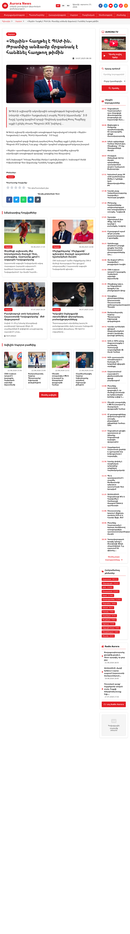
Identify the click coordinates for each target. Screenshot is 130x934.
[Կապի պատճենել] (38, 200)
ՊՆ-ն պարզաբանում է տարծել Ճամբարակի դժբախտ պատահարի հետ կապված (115, 482)
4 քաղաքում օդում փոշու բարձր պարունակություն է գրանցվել (116, 234)
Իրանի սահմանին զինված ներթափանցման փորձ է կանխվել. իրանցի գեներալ (116, 331)
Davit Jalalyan (11, 336)
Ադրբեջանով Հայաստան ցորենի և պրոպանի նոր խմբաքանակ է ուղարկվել (116, 451)
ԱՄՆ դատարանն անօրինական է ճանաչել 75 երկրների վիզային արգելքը (116, 361)
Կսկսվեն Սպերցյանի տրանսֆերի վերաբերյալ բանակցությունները (67, 316)
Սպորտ (74, 15)
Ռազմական (88, 15)
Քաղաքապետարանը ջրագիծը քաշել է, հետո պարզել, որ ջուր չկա (114, 656)
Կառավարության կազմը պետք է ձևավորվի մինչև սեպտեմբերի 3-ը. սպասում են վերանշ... (115, 545)
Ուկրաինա (109, 603)
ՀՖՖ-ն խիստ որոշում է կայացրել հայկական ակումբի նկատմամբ (10, 379)
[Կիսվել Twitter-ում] (16, 200)
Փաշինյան (109, 620)
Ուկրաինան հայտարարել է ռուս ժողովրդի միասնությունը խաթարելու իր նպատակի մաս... (115, 114)
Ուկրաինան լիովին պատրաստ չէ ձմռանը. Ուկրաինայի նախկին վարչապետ (116, 436)
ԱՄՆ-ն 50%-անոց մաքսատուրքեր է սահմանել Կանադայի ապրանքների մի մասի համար (115, 346)
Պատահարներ (36, 15)
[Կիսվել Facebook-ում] (9, 200)
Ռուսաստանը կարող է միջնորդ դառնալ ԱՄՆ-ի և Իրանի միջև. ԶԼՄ (115, 514)
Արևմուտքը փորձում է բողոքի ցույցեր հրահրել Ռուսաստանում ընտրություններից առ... (116, 249)
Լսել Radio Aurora (115, 704)
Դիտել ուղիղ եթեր (115, 56)
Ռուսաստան (110, 591)
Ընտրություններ (112, 599)
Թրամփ (108, 636)
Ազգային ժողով (111, 628)
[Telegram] (116, 6)
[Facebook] (101, 6)
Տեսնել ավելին (48, 394)
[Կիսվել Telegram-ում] (31, 200)
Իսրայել (108, 612)
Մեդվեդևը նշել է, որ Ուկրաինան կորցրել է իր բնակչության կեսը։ (116, 287)
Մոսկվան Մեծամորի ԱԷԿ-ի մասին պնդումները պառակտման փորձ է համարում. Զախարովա (116, 162)
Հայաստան (110, 579)
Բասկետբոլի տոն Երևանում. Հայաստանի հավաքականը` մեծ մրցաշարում (24, 316)
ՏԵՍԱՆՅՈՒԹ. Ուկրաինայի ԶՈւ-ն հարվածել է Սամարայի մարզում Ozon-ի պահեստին (116, 500)
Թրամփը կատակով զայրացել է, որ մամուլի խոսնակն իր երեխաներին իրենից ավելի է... (116, 391)
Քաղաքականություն (14, 15)
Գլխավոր (6, 21)
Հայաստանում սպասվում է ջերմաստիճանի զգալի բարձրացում (115, 376)
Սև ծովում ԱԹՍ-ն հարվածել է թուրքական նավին (116, 262)
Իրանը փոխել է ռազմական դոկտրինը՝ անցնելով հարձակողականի (116, 465)
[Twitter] (106, 6)
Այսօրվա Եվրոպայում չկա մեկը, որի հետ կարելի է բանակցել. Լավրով (116, 221)
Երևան (108, 608)
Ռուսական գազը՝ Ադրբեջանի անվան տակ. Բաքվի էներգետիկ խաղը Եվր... (113, 689)
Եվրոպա (108, 624)
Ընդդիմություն (111, 632)
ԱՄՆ (107, 587)
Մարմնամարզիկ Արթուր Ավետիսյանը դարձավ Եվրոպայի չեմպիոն (84, 379)
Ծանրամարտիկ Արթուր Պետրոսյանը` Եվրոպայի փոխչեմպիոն (35, 378)
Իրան (108, 595)
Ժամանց (121, 15)
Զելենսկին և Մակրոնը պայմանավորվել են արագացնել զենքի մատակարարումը (116, 130)
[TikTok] (121, 6)
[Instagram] (126, 6)
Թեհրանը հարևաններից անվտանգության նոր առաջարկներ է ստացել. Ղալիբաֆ (116, 207)
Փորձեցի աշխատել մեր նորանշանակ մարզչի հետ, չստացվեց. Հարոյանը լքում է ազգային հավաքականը (21, 255)
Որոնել (115, 88)
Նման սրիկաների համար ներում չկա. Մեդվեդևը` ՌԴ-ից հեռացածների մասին (116, 146)
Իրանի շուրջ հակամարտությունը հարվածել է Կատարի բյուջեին (117, 194)
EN (63, 6)
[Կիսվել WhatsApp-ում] (23, 200)
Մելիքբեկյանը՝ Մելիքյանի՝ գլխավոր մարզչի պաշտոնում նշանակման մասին (70, 253)
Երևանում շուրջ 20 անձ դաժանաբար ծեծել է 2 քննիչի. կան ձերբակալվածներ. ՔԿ (116, 180)
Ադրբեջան (109, 616)
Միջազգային (111, 583)
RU (68, 6)
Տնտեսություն (105, 15)
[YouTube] (111, 6)
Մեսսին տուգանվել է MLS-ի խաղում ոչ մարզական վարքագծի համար (60, 379)
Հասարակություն (57, 15)
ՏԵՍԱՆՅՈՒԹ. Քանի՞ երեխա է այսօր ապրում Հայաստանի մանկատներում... (114, 672)
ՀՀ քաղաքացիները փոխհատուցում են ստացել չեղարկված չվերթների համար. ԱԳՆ (116, 420)
